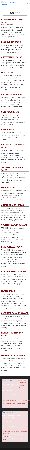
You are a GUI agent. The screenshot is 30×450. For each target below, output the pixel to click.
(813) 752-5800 (7, 422)
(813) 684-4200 (7, 390)
